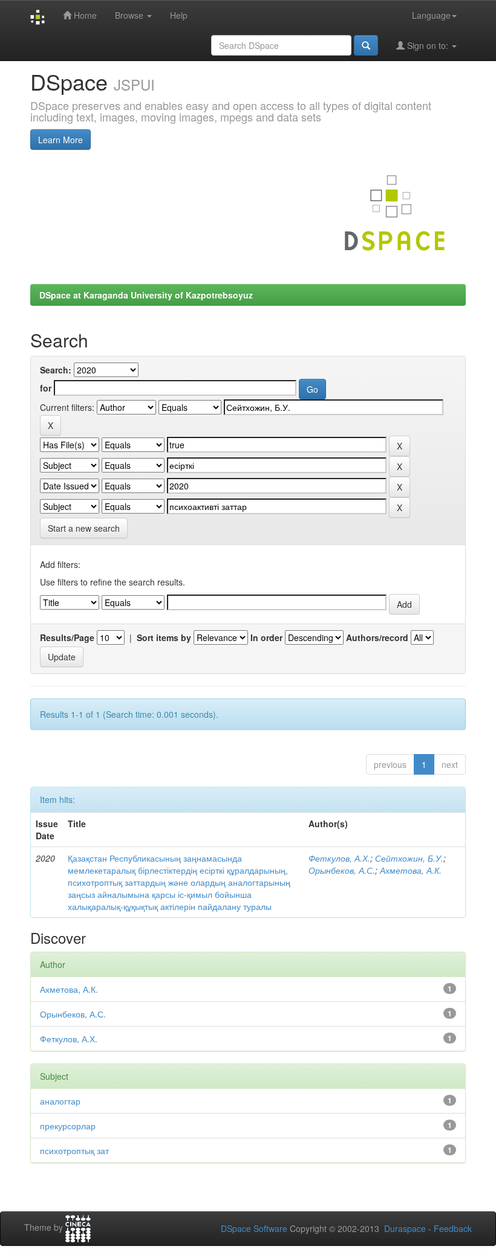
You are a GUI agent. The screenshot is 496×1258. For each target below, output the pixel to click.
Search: (55, 370)
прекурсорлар (68, 1126)
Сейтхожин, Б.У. (409, 858)
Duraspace (405, 1228)
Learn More (60, 140)
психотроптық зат (74, 1150)
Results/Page (67, 637)
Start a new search (84, 528)
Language (431, 15)
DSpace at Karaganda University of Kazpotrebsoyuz (146, 295)
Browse (130, 15)
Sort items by (164, 637)
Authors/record (377, 637)
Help (179, 15)
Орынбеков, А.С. (341, 870)
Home (84, 15)
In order (266, 637)
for (45, 388)
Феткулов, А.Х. (339, 858)
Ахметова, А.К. (411, 870)
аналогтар (60, 1101)
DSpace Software (254, 1228)
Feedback (453, 1228)
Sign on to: (428, 45)
